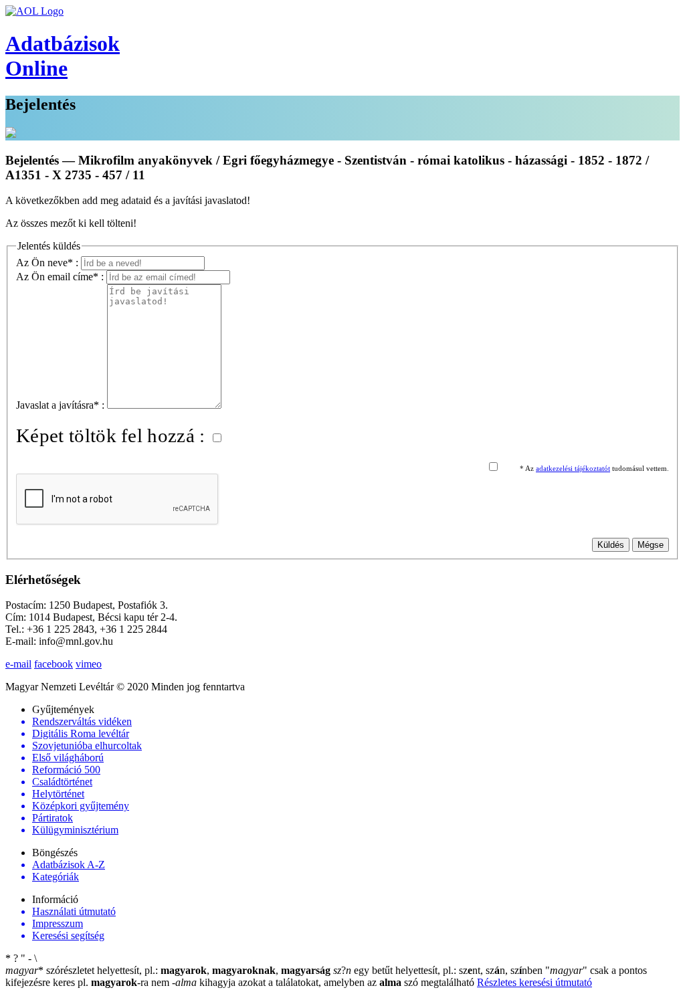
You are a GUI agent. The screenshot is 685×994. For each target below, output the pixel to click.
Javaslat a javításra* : (61, 405)
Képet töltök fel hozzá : (113, 435)
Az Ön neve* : (48, 262)
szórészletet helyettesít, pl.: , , (167, 970)
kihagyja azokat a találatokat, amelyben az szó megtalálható (324, 982)
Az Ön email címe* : (61, 276)
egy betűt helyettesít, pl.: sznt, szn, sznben (439, 970)
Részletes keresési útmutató (534, 982)
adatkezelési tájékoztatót (573, 468)
